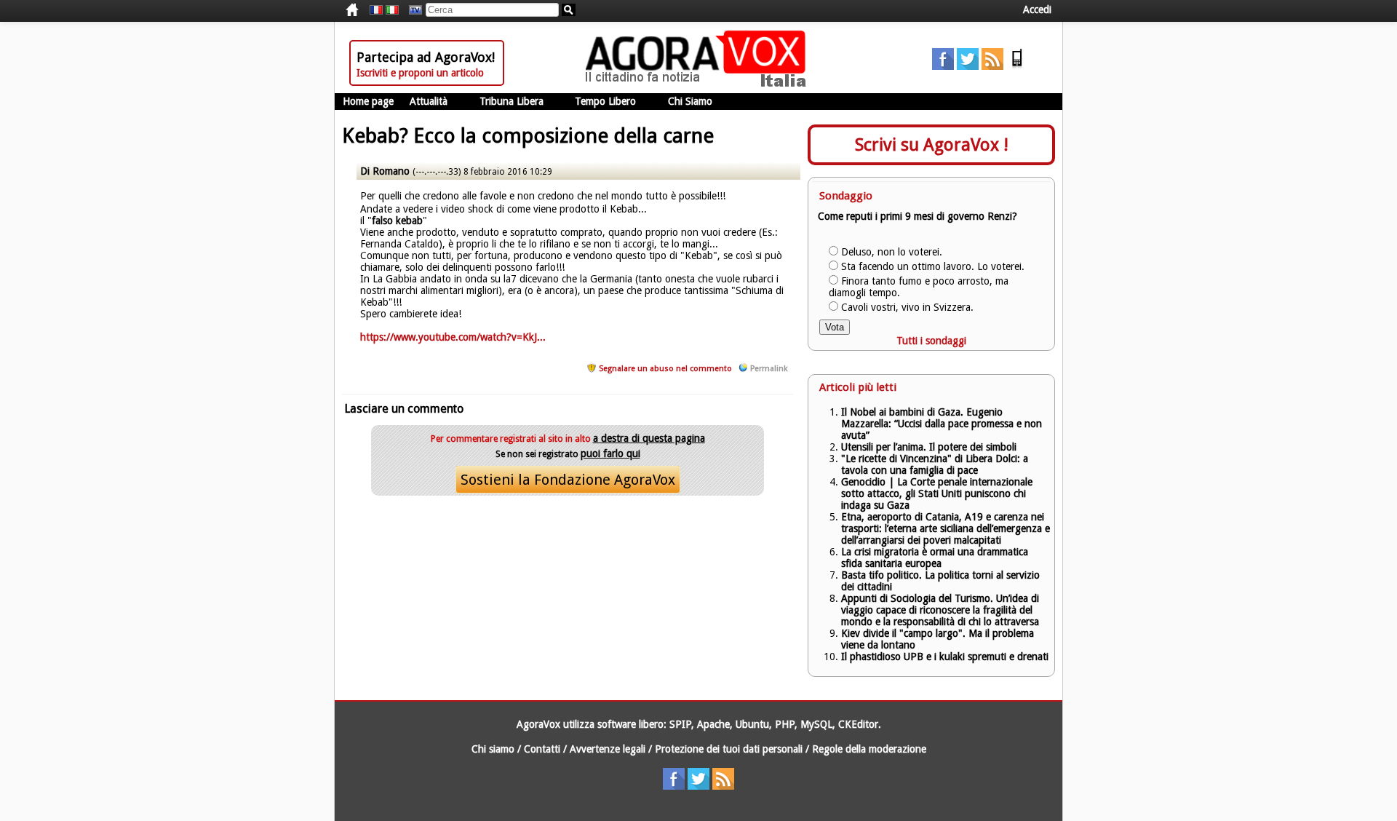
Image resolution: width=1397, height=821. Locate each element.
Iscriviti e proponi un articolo (420, 73)
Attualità (428, 101)
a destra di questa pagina (649, 438)
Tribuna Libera (511, 101)
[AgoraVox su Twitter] (968, 66)
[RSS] (992, 66)
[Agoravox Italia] (392, 10)
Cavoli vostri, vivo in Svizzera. (907, 307)
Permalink (768, 368)
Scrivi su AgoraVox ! (931, 145)
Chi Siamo (690, 101)
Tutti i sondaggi (931, 340)
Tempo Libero (605, 101)
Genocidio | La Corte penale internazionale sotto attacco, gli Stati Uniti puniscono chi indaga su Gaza (936, 493)
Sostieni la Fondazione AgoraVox (568, 479)
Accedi (1037, 9)
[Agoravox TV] (412, 10)
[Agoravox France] (376, 10)
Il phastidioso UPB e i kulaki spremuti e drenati (944, 656)
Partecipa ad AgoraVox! (426, 57)
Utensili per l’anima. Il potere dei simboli (928, 447)
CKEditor (858, 724)
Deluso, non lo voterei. (891, 252)
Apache (713, 724)
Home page (368, 101)
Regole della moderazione (869, 749)
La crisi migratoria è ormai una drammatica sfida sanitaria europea (934, 557)
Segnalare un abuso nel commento (665, 368)
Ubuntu (752, 724)
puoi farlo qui (610, 453)
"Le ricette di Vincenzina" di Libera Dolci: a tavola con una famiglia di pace (934, 464)
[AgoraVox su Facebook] (943, 66)
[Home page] (699, 84)
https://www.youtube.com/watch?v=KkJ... (453, 337)
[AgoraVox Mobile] (1017, 66)
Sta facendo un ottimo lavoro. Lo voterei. (932, 266)
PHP (785, 724)
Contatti (542, 749)
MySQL (816, 724)
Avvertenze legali (607, 749)
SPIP (680, 724)
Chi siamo (492, 749)
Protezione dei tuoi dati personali (729, 749)
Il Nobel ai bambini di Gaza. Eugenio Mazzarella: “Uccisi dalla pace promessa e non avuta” (941, 423)
